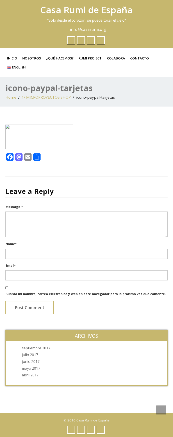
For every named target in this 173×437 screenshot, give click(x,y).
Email (10, 265)
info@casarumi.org (88, 29)
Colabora (116, 58)
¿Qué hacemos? (59, 58)
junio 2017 (30, 361)
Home (10, 97)
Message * (14, 207)
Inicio (12, 58)
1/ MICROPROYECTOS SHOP (46, 97)
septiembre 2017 (36, 348)
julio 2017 (30, 355)
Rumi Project (90, 58)
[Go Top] (161, 409)
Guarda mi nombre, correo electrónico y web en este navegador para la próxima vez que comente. (85, 294)
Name (10, 244)
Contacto (139, 58)
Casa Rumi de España (86, 10)
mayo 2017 (31, 368)
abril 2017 (30, 375)
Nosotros (31, 58)
